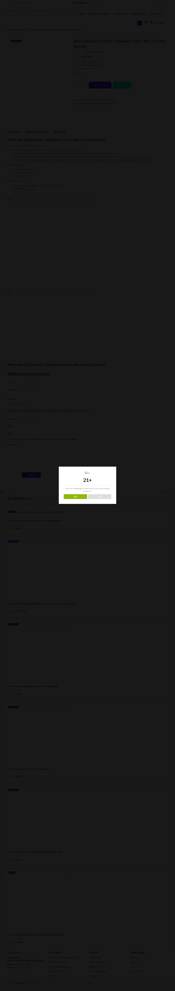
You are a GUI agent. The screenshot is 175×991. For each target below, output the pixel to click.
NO (99, 496)
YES (75, 496)
